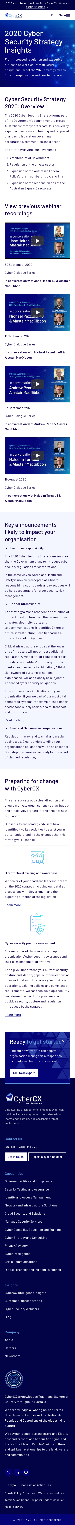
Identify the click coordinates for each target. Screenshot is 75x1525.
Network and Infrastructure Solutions (31, 1205)
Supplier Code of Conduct (48, 1499)
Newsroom (12, 1356)
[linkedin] (17, 1472)
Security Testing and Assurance (27, 1189)
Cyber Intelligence (17, 1253)
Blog (8, 1317)
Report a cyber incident (47, 1156)
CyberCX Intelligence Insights (25, 1293)
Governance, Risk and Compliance (28, 1181)
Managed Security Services (23, 1221)
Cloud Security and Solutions (25, 1213)
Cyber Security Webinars (22, 1309)
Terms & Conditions (17, 1499)
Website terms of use (51, 1493)
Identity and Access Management (28, 1197)
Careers (10, 1348)
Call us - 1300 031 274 (21, 1146)
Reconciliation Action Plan (35, 1485)
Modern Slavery (14, 1506)
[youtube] (26, 1472)
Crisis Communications (21, 1261)
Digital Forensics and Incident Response (33, 1269)
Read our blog (14, 720)
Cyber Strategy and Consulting (26, 1237)
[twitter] (8, 1472)
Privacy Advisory (16, 1245)
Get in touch (16, 1156)
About (9, 1340)
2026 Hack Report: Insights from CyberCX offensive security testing (37, 5)
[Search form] (52, 15)
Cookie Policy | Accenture (20, 1493)
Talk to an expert (24, 1073)
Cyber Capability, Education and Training (33, 1229)
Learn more (13, 905)
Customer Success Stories (23, 1300)
